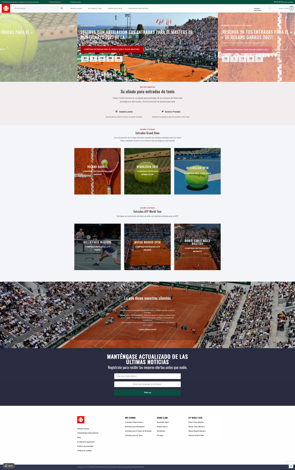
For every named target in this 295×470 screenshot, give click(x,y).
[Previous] (8, 47)
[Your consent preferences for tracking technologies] (291, 466)
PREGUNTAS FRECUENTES (138, 8)
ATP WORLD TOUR (95, 8)
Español (257, 8)
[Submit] (62, 8)
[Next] (287, 47)
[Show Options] (178, 382)
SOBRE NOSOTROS (115, 8)
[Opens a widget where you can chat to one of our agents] (8, 466)
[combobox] (146, 382)
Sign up (147, 390)
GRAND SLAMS (76, 8)
